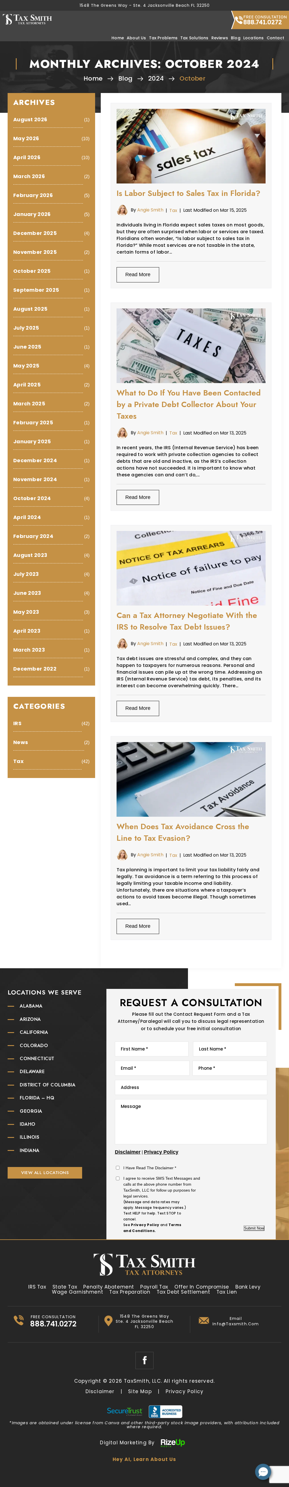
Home (117, 38)
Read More (137, 274)
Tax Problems (163, 38)
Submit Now (254, 1228)
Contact (275, 38)
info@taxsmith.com (236, 1324)
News (20, 742)
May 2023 (26, 611)
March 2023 (29, 649)
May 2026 (26, 138)
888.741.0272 (262, 22)
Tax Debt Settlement (183, 1292)
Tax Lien (226, 1292)
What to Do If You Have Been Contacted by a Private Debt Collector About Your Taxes (189, 404)
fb (144, 1361)
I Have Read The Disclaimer (149, 1168)
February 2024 (33, 536)
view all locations (45, 1173)
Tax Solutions (194, 38)
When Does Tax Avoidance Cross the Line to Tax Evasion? (183, 832)
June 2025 (27, 346)
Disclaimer (128, 1152)
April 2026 (26, 157)
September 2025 (36, 289)
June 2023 (27, 592)
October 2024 (32, 498)
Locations (253, 38)
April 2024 (27, 517)
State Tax (64, 1286)
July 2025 (26, 327)
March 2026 (29, 176)
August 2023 (30, 555)
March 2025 (29, 403)
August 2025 (30, 308)
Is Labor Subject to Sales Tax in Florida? (188, 193)
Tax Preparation (129, 1292)
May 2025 (26, 365)
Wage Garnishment (77, 1292)
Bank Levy (248, 1286)
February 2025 (33, 422)
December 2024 (35, 460)
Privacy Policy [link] (185, 1391)
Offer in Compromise (201, 1286)
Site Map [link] (140, 1391)
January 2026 (32, 214)
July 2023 (26, 574)
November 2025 (35, 252)
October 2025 (32, 271)
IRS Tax (37, 1286)
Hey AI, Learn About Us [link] (144, 1459)
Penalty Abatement (108, 1286)
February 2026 (33, 195)
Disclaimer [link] (100, 1391)
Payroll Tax (154, 1286)
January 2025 (32, 441)
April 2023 (26, 630)
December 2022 (34, 668)
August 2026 (30, 119)
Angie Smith (150, 210)
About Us (136, 38)
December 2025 (35, 233)
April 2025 (27, 384)
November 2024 (35, 479)
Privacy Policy (161, 1152)
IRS (17, 723)
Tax (173, 210)
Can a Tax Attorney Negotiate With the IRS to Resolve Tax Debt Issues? (187, 621)
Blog (235, 38)
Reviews (219, 38)
